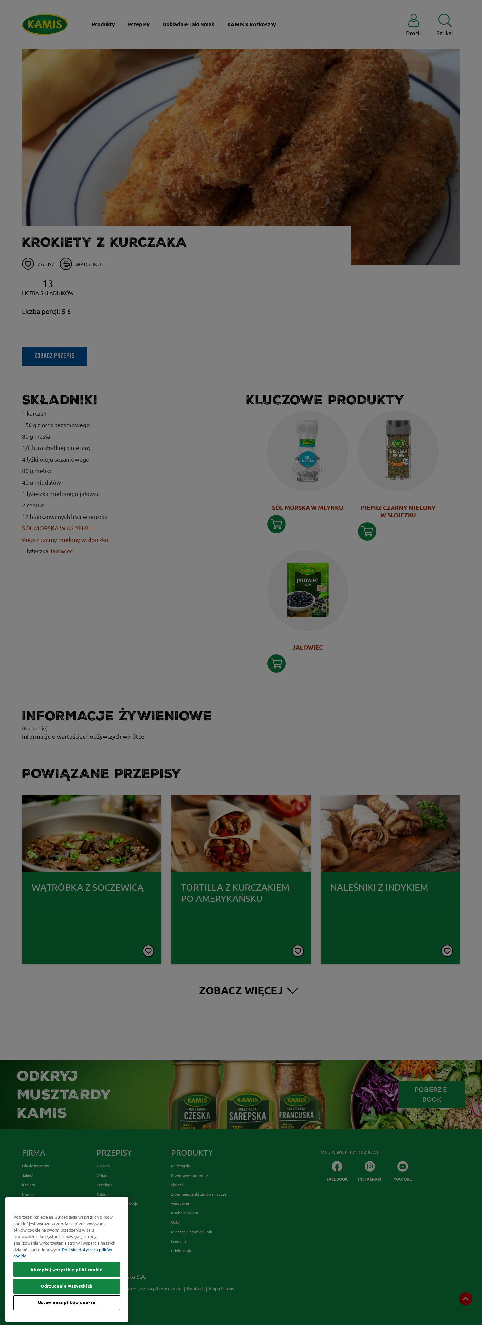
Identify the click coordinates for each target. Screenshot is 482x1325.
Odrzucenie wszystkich (67, 1286)
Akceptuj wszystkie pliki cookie (66, 1269)
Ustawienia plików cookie (67, 1302)
